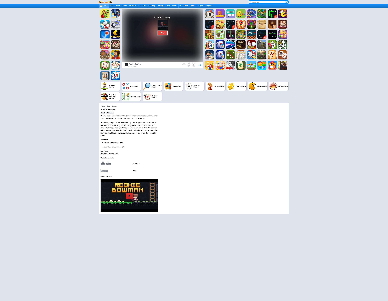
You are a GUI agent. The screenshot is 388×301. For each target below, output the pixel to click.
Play (162, 33)
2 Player (200, 6)
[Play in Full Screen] (199, 65)
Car (139, 6)
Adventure (132, 6)
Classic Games (112, 106)
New (111, 6)
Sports (192, 6)
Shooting (151, 6)
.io (180, 6)
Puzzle (185, 6)
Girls (144, 6)
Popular (117, 6)
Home (105, 6)
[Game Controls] (184, 65)
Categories (208, 6)
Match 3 (174, 6)
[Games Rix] (106, 2)
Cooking (160, 6)
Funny (167, 6)
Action (124, 6)
